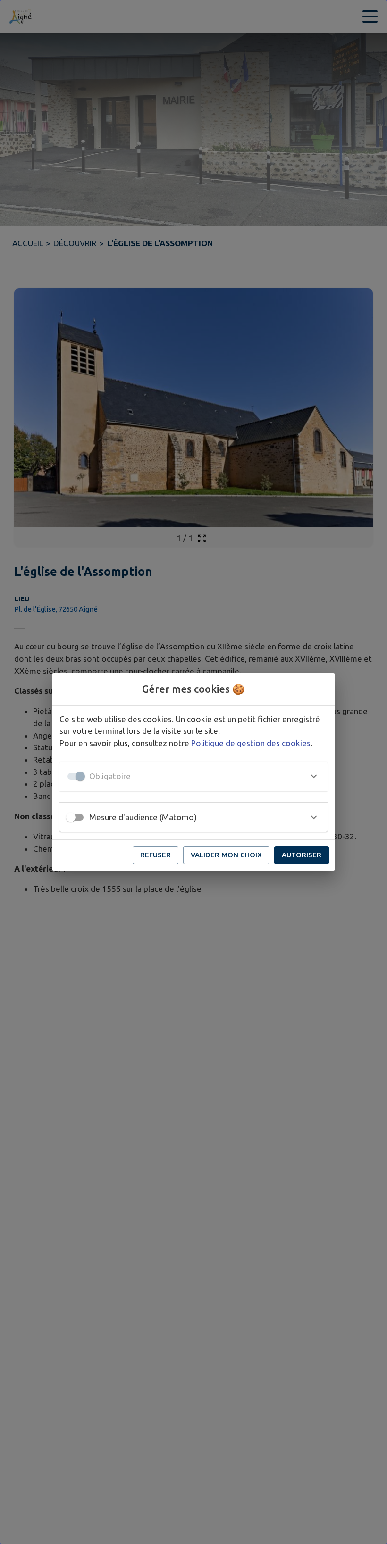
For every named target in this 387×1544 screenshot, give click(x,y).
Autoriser (301, 855)
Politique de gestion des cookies (251, 743)
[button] (193, 776)
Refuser (155, 855)
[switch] (71, 817)
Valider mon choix (226, 855)
